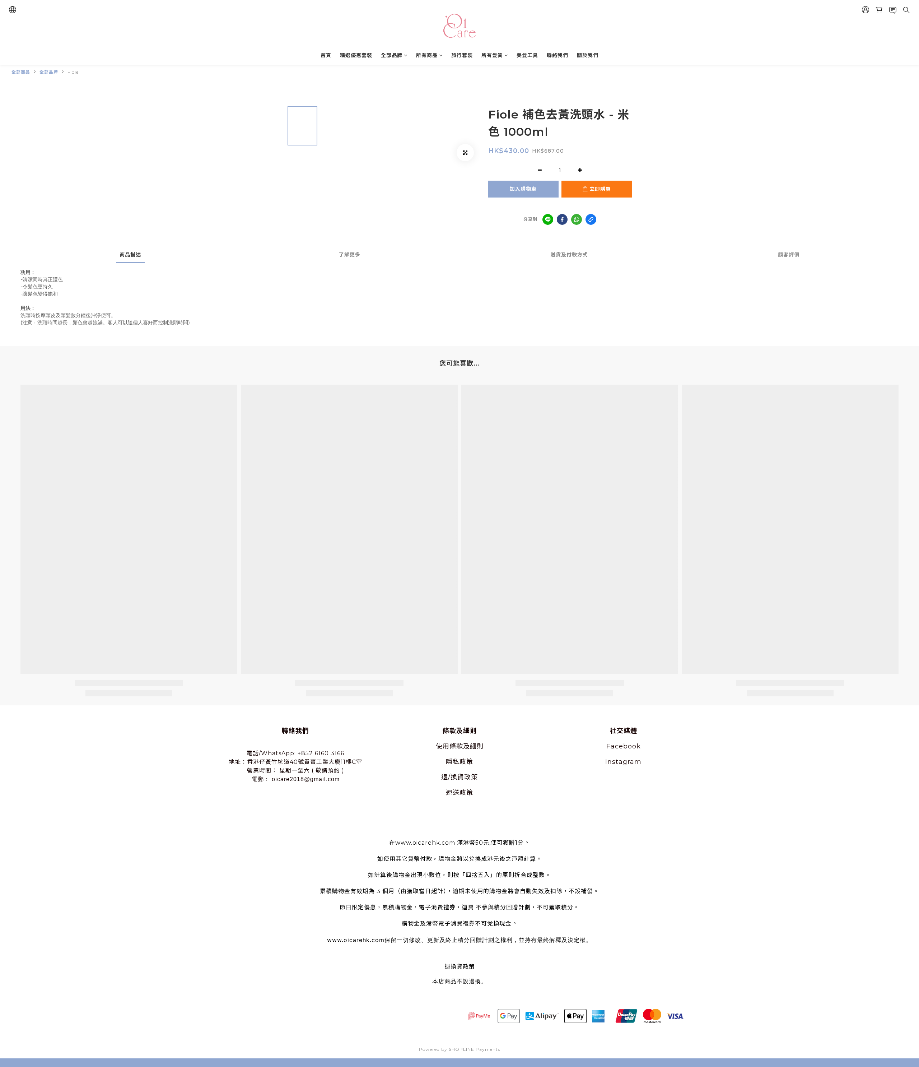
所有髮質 (492, 55)
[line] (547, 219)
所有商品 (427, 55)
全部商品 (20, 72)
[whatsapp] (576, 219)
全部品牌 (391, 55)
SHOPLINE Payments (474, 1049)
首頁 (326, 55)
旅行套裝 (462, 55)
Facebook (623, 746)
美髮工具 (527, 55)
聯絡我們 (557, 55)
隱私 (453, 762)
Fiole (73, 72)
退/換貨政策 (459, 777)
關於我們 (587, 55)
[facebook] (562, 219)
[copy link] (591, 219)
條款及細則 (466, 746)
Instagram (623, 762)
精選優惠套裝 (356, 55)
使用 (442, 746)
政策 (466, 762)
